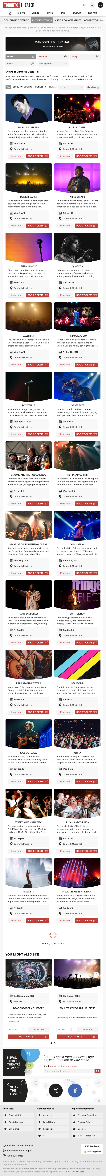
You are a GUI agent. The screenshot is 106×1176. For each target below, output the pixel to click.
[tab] (51, 1043)
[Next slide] (96, 974)
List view (91, 87)
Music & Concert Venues (68, 20)
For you (92, 13)
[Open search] (92, 5)
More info (16, 156)
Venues (35, 13)
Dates (50, 13)
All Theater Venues (42, 20)
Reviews (77, 13)
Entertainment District (16, 20)
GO (97, 1071)
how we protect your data (62, 1066)
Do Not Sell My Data (74, 1171)
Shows (21, 13)
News (63, 13)
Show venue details (53, 46)
